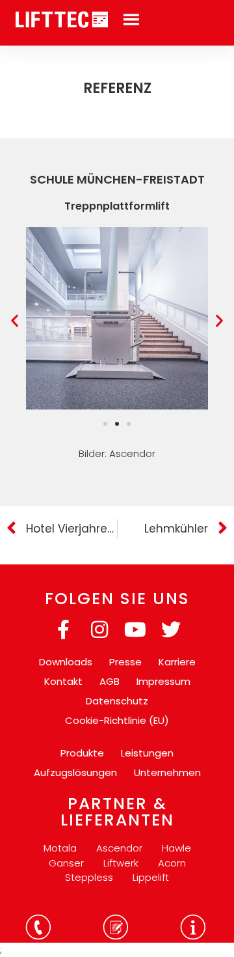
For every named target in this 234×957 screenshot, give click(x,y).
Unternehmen (167, 772)
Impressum (163, 681)
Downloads (65, 662)
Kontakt (63, 681)
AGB (109, 681)
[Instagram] (99, 629)
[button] (14, 320)
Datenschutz (117, 701)
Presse (125, 662)
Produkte (82, 753)
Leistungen (147, 753)
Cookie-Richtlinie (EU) (117, 720)
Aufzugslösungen (75, 772)
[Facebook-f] (63, 629)
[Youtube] (135, 629)
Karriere (177, 662)
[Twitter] (171, 629)
